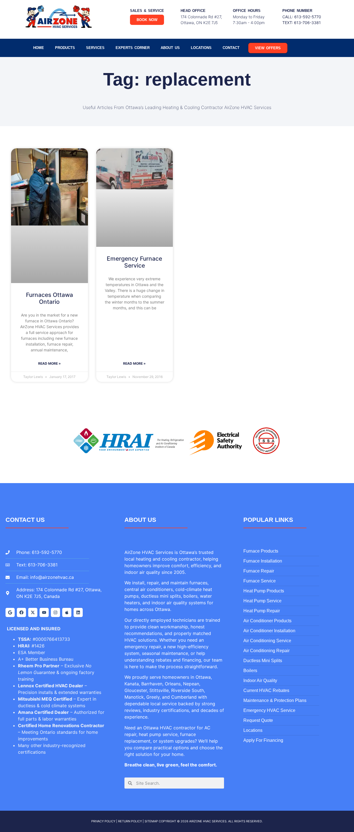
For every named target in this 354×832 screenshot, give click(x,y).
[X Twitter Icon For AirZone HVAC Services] (32, 612)
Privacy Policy (103, 821)
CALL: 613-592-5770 (301, 16)
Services (95, 48)
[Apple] (66, 612)
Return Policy (130, 821)
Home (38, 48)
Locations (201, 48)
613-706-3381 (307, 22)
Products (65, 48)
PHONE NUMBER (297, 11)
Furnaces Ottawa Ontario (49, 298)
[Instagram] (55, 612)
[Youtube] (44, 612)
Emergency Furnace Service (134, 262)
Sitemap (151, 821)
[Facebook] (21, 612)
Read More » (49, 363)
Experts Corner (133, 48)
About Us (170, 48)
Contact (231, 48)
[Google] (10, 612)
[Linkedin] (78, 612)
